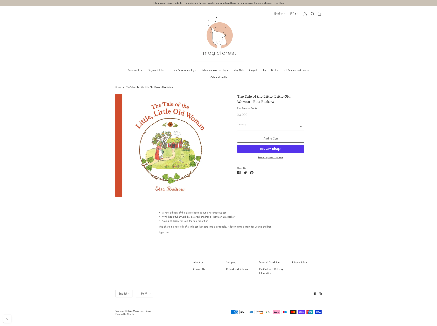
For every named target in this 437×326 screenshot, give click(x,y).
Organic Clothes (156, 70)
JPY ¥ (293, 13)
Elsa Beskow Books (247, 108)
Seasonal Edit (135, 70)
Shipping (231, 262)
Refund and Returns (237, 269)
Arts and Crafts (218, 77)
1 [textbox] (240, 128)
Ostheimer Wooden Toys (214, 70)
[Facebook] (313, 294)
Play (264, 70)
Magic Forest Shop (141, 310)
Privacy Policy (299, 262)
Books (274, 70)
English (278, 13)
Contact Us (199, 269)
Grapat (253, 70)
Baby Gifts (238, 70)
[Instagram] (319, 294)
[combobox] (270, 126)
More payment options (270, 157)
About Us (198, 262)
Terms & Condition (269, 262)
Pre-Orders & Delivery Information (271, 271)
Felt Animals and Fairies (296, 70)
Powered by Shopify (124, 314)
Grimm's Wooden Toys (183, 70)
